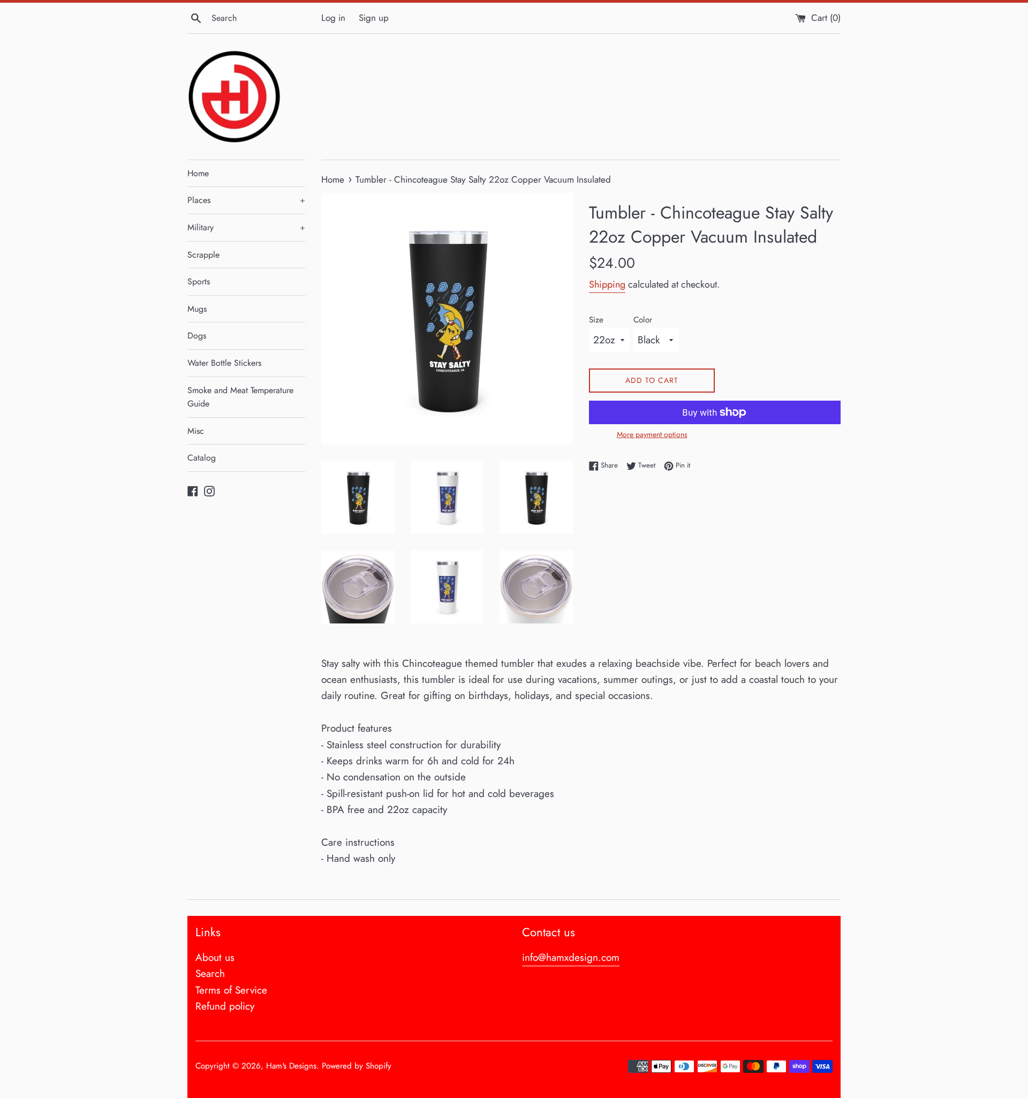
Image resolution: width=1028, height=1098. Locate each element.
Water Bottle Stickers (224, 363)
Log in (333, 17)
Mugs (197, 309)
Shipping (607, 284)
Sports (198, 281)
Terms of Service (231, 990)
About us (215, 957)
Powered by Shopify (356, 1066)
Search (210, 973)
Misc (195, 431)
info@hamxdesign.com (570, 957)
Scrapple (203, 255)
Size (596, 320)
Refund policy (224, 1006)
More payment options (652, 434)
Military (246, 227)
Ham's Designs (291, 1066)
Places (246, 200)
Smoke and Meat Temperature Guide (240, 397)
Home (198, 173)
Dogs (196, 335)
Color (642, 320)
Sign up (374, 17)
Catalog (201, 458)
